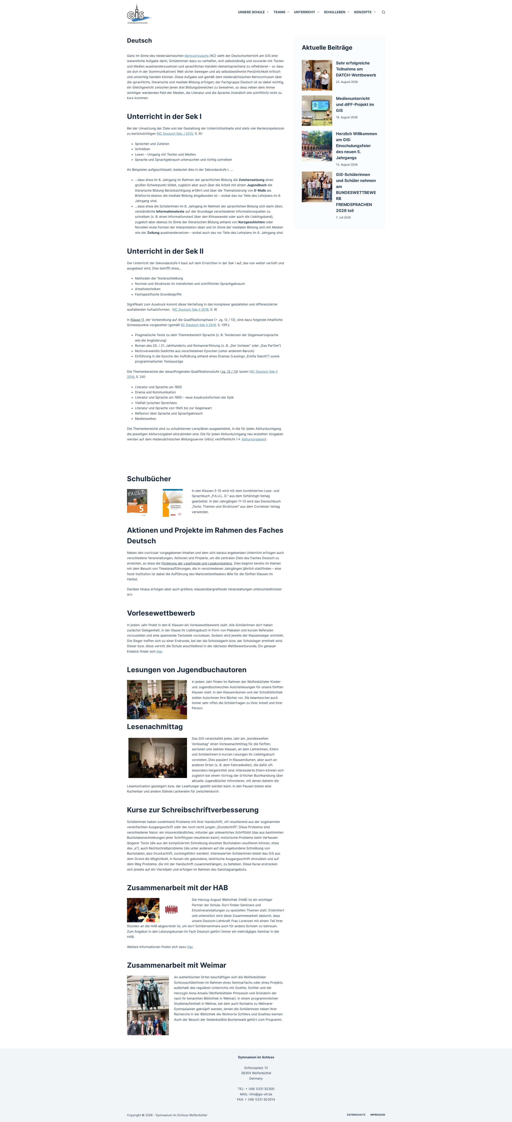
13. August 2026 (347, 164)
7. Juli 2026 (343, 217)
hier (159, 651)
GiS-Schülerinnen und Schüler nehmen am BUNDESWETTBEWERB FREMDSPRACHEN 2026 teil (356, 192)
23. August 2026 (347, 81)
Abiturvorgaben (253, 439)
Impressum (377, 1114)
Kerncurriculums (197, 56)
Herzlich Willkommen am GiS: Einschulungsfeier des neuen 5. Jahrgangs (356, 145)
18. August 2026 (347, 117)
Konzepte (363, 12)
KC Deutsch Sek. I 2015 (175, 134)
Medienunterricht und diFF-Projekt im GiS (355, 104)
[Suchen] (383, 12)
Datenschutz (356, 1114)
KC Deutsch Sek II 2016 (190, 309)
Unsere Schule (251, 12)
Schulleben (334, 12)
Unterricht (304, 12)
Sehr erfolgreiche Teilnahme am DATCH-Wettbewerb (356, 69)
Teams (279, 12)
